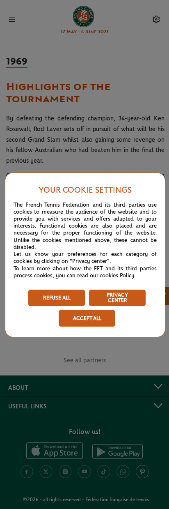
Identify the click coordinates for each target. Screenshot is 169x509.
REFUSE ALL (57, 298)
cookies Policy (117, 276)
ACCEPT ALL (87, 318)
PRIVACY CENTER (117, 298)
